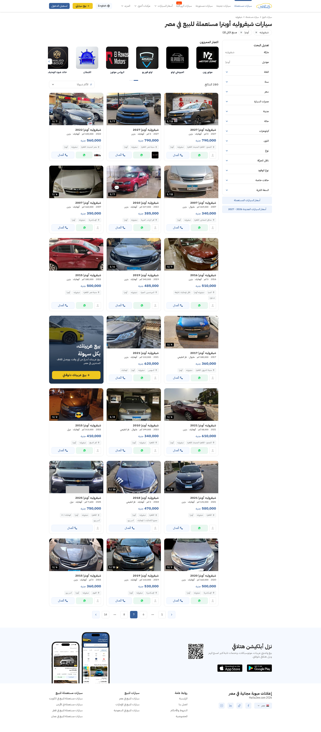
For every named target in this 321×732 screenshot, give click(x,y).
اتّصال (176, 155)
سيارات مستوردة (204, 6)
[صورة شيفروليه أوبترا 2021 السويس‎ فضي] (134, 332)
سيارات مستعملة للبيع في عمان (67, 716)
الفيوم (95, 592)
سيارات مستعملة (243, 6)
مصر (263, 705)
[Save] (169, 97)
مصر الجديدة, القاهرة (89, 147)
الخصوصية (181, 716)
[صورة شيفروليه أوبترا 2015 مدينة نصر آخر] (76, 254)
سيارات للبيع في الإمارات (128, 704)
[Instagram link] (222, 706)
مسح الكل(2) (230, 32)
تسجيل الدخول (59, 6)
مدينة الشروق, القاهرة (204, 370)
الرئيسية (183, 698)
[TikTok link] (239, 706)
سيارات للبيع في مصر (129, 698)
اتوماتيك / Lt (66, 515)
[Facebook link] (248, 706)
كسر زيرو (131, 520)
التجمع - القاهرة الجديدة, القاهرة (199, 442)
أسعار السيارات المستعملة (247, 200)
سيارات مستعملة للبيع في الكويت (66, 698)
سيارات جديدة (223, 6)
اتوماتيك (124, 370)
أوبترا (172, 147)
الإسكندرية (93, 220)
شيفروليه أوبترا (199, 292)
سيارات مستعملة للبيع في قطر (68, 710)
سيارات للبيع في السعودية (127, 710)
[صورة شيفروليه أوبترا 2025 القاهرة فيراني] (76, 477)
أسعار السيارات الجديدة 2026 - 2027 (247, 209)
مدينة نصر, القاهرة (90, 292)
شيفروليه (180, 147)
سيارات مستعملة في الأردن (69, 704)
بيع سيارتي (81, 6)
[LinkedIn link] (231, 706)
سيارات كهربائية (184, 6)
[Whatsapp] (199, 155)
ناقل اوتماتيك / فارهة (182, 292)
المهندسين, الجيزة (147, 292)
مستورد (212, 297)
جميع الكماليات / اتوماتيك (147, 520)
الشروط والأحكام (179, 710)
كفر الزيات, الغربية (147, 220)
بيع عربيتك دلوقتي (74, 375)
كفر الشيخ (93, 442)
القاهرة (151, 442)
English (102, 5)
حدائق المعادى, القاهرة (203, 220)
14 (105, 614)
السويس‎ (151, 370)
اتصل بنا (183, 704)
